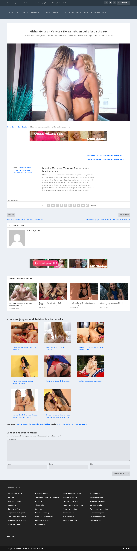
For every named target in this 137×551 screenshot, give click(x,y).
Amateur (35, 12)
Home (10, 12)
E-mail (52, 464)
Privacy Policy (56, 3)
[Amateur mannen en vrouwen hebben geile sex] (23, 292)
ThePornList (39, 505)
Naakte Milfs (40, 524)
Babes (25, 12)
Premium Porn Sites (97, 517)
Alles (48, 36)
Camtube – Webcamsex (44, 517)
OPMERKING (11, 440)
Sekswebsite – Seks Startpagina (47, 497)
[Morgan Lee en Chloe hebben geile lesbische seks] (90, 342)
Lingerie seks (92, 36)
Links (65, 3)
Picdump (46, 12)
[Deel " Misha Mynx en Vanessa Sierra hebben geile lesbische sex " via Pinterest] (66, 205)
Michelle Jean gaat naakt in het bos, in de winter (112, 304)
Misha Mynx (26, 170)
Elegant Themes (21, 549)
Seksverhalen (75, 12)
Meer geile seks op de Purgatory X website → (105, 155)
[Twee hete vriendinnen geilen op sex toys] (24, 342)
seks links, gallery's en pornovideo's (72, 424)
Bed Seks (54, 36)
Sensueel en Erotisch (70, 497)
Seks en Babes (38, 549)
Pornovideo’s (59, 12)
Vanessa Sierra (18, 173)
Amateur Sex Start (15, 494)
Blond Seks (62, 36)
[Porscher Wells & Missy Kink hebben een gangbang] (53, 291)
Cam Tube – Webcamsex (17, 517)
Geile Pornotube (96, 505)
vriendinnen (28, 173)
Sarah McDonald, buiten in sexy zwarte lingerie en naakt (82, 304)
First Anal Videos (41, 494)
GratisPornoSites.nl (15, 524)
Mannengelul (95, 494)
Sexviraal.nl (39, 509)
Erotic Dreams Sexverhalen (73, 505)
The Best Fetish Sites (70, 501)
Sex (18, 12)
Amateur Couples (14, 501)
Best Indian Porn (14, 509)
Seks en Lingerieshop (14, 3)
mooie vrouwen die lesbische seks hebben (33, 424)
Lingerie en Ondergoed (16, 513)
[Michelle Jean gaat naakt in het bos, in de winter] (114, 291)
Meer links (10, 536)
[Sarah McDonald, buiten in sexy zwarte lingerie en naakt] (84, 291)
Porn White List (68, 517)
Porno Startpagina (70, 509)
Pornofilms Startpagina (99, 509)
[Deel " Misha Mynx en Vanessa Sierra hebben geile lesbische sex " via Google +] (57, 205)
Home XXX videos (96, 497)
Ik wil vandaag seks (97, 513)
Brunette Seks (71, 36)
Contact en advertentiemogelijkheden (37, 3)
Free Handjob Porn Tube (72, 494)
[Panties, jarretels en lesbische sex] (57, 376)
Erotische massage (42, 513)
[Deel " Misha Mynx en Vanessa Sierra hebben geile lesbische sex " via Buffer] (74, 205)
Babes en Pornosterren (95, 12)
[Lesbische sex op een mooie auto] (90, 376)
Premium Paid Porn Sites (17, 521)
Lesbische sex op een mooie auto (90, 381)
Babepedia (12, 505)
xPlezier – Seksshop (97, 501)
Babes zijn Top (40, 36)
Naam (9, 464)
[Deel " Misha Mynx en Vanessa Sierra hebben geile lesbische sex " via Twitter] (53, 205)
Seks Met (11, 497)
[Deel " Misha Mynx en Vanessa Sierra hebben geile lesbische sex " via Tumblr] (61, 205)
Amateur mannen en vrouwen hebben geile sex (21, 305)
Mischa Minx (22, 168)
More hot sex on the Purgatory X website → (106, 159)
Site (91, 464)
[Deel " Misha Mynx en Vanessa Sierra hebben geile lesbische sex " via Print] (87, 205)
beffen (19, 170)
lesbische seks (82, 36)
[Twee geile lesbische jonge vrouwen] (57, 342)
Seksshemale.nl (68, 513)
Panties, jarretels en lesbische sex (57, 381)
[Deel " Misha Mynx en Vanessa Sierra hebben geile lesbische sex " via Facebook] (49, 205)
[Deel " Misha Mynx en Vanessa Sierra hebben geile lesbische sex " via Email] (83, 205)
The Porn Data (95, 521)
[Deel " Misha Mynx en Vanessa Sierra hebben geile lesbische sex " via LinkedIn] (70, 205)
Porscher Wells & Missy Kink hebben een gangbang (50, 304)
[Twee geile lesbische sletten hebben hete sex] (24, 376)
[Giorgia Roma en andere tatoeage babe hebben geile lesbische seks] (57, 410)
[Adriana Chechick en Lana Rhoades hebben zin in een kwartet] (24, 410)
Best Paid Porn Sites (42, 521)
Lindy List (38, 501)
